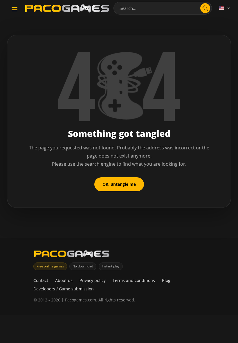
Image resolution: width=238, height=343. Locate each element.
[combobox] (162, 8)
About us (64, 280)
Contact (40, 280)
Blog (166, 280)
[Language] (225, 8)
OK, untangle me (119, 184)
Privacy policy (93, 280)
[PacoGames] (71, 255)
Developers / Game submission (63, 289)
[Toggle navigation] (14, 9)
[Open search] (205, 8)
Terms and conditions (134, 280)
